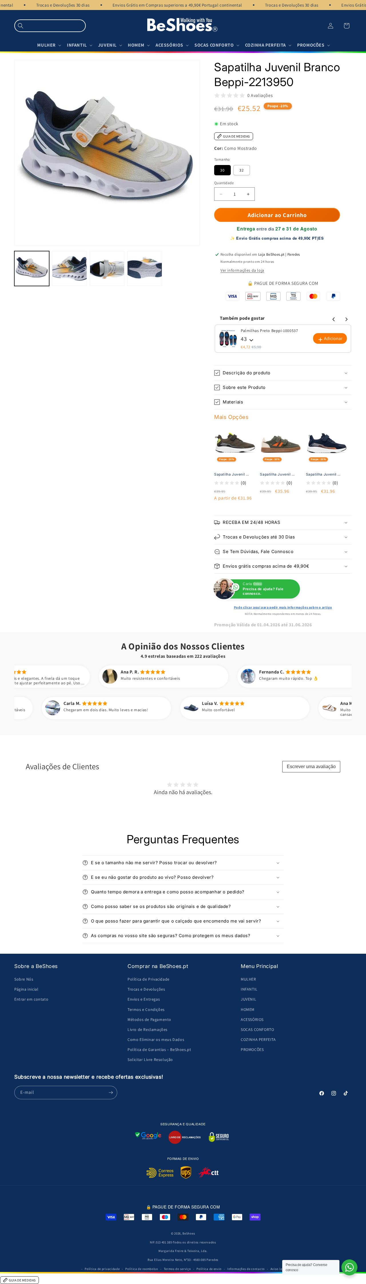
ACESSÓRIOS (252, 1019)
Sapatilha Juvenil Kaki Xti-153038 (232, 474)
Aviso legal (278, 1269)
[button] (50, 25)
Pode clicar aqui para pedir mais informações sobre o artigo (283, 607)
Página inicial (26, 989)
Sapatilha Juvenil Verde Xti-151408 (278, 474)
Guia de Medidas (236, 136)
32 (241, 170)
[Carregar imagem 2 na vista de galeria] (69, 268)
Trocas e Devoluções (146, 989)
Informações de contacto (246, 1269)
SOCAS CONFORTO (257, 1029)
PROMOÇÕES (252, 1049)
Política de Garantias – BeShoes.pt (159, 1049)
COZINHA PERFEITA (258, 1039)
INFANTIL (249, 989)
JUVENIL (248, 999)
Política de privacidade (102, 1269)
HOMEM (247, 1009)
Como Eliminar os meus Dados (156, 1039)
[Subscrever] (110, 1092)
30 (222, 170)
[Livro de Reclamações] (184, 1137)
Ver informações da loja (242, 270)
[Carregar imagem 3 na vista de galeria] (107, 268)
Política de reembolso (141, 1269)
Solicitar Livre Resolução (150, 1059)
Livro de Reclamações (148, 1029)
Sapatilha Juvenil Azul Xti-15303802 (324, 474)
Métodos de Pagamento (149, 1019)
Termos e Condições (146, 1009)
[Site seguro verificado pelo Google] (148, 1137)
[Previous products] (333, 318)
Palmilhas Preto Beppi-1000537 (269, 330)
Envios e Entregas (144, 999)
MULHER (248, 979)
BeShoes (188, 1233)
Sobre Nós (23, 979)
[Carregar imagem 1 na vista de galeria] (31, 268)
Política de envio (209, 1269)
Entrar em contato (31, 999)
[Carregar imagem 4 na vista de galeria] (144, 268)
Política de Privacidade (149, 979)
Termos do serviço (177, 1269)
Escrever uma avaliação (311, 766)
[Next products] (345, 318)
